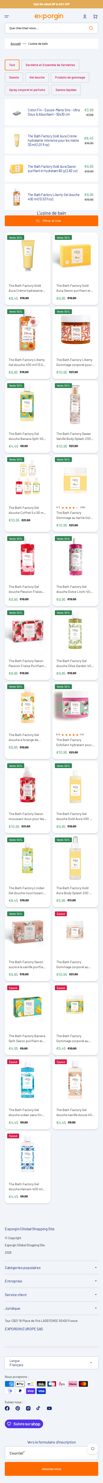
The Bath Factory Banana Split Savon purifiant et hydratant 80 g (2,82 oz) (27, 1038)
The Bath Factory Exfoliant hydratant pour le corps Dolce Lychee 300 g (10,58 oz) (75, 742)
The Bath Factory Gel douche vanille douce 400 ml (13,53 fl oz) (75, 1112)
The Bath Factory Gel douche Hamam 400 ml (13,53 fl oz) (25, 1186)
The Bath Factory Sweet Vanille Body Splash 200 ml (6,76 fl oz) (73, 436)
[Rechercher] (92, 28)
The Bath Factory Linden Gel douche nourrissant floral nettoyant (27, 890)
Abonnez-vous (51, 1469)
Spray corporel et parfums (27, 90)
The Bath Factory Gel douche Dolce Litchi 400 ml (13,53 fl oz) (74, 589)
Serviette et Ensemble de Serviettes (50, 65)
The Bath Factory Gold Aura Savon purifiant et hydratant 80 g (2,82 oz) (73, 288)
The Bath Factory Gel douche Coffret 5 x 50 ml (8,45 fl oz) (26, 510)
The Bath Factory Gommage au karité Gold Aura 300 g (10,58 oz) (74, 515)
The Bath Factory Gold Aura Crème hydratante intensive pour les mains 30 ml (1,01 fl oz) (27, 288)
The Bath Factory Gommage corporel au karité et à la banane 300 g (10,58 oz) (75, 1038)
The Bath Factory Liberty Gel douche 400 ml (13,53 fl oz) (27, 362)
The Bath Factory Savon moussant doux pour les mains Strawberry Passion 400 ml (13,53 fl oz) (28, 816)
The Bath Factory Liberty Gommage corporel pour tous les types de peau (74, 362)
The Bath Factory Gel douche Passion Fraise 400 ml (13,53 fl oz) (25, 589)
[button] (6, 16)
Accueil (16, 43)
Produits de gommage (70, 77)
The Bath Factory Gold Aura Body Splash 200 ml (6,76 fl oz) (74, 890)
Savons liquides (66, 90)
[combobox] (51, 28)
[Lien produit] (51, 112)
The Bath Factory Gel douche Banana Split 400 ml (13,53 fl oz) (27, 436)
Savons (14, 77)
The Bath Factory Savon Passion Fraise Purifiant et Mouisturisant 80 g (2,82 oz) (26, 663)
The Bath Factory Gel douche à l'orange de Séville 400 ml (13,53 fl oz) (27, 737)
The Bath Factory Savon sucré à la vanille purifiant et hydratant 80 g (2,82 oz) (27, 964)
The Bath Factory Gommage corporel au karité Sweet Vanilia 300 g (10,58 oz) (74, 964)
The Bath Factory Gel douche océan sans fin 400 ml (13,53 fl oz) (25, 1112)
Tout (12, 65)
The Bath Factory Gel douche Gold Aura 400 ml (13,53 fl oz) (74, 816)
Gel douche (37, 77)
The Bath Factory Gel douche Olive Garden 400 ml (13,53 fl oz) (74, 663)
